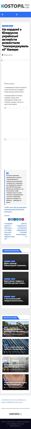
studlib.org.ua (22, 400)
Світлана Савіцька (19, 334)
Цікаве (5, 327)
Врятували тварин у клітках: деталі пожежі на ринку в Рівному (15, 283)
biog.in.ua (4, 402)
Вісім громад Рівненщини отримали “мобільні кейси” (15, 265)
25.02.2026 (8, 387)
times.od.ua (19, 402)
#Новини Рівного (8, 55)
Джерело (7, 215)
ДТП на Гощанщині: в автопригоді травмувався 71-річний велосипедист (21, 229)
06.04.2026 (8, 352)
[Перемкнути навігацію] (16, 14)
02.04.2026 (8, 369)
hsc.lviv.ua (15, 400)
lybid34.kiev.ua (11, 402)
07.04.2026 (8, 334)
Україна (11, 25)
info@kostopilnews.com (15, 426)
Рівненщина (5, 25)
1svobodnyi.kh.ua (7, 400)
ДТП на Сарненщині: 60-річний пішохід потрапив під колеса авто (15, 209)
